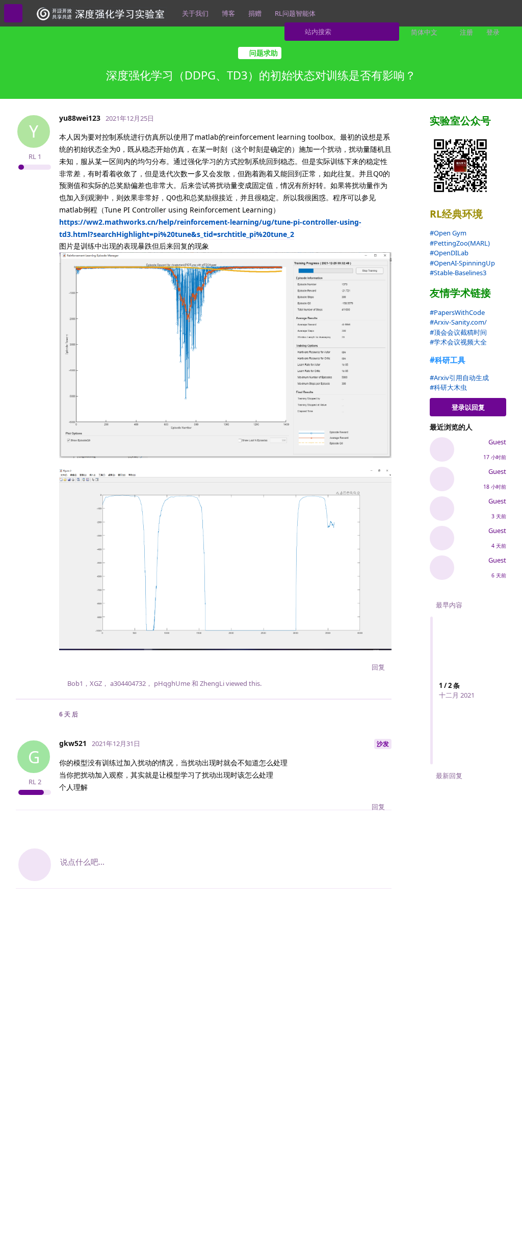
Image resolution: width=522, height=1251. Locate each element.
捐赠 (255, 13)
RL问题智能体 (295, 13)
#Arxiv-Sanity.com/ (458, 322)
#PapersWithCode (457, 312)
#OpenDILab (449, 252)
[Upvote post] (336, 667)
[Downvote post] (358, 667)
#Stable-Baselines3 (458, 272)
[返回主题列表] (13, 13)
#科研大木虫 (448, 387)
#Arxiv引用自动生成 (459, 377)
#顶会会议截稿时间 (458, 332)
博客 (228, 13)
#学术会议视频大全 (458, 342)
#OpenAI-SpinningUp (462, 263)
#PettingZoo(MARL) (460, 243)
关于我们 (195, 13)
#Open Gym (448, 232)
